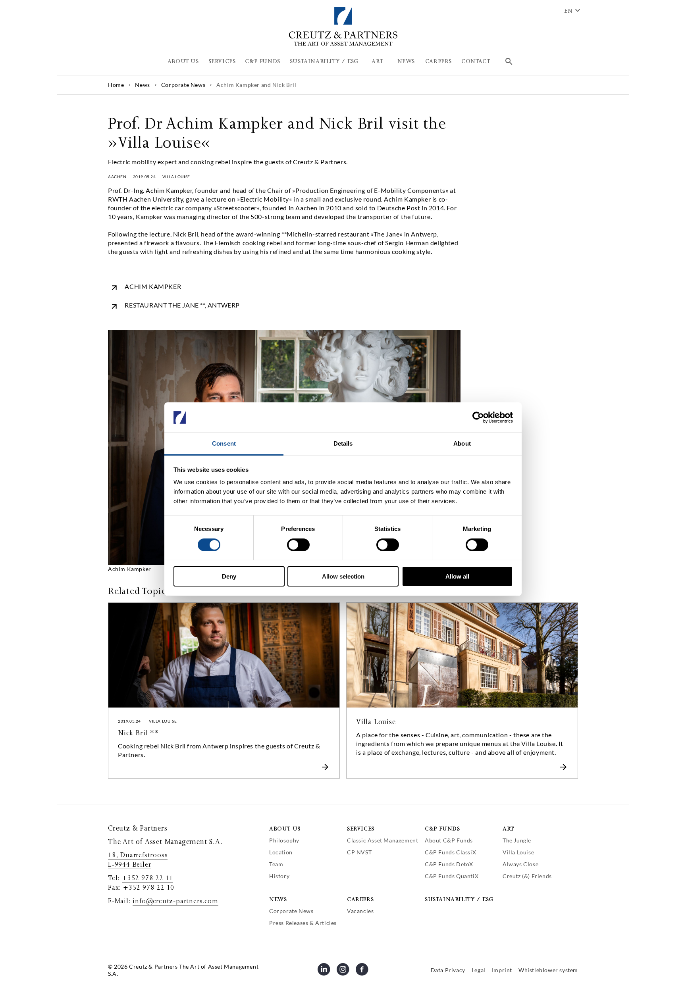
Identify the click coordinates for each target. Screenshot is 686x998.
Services (360, 828)
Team (276, 864)
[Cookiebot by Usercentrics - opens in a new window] (478, 417)
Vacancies (360, 911)
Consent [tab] (224, 443)
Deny (229, 576)
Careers (360, 899)
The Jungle (517, 840)
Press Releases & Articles (303, 922)
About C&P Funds (449, 840)
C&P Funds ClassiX (450, 852)
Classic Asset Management (382, 840)
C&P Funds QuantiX (451, 876)
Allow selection (343, 576)
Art (508, 828)
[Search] (509, 61)
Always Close (520, 864)
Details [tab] (343, 443)
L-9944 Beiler (129, 865)
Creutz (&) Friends (527, 876)
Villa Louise (518, 852)
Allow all (457, 576)
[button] (183, 61)
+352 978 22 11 (147, 878)
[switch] (298, 544)
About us (285, 828)
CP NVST (359, 852)
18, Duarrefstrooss (138, 855)
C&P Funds (442, 828)
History (279, 876)
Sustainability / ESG (459, 899)
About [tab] (462, 443)
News (278, 899)
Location (281, 852)
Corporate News (291, 911)
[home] (343, 44)
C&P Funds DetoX (449, 864)
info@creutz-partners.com (175, 901)
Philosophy (284, 840)
